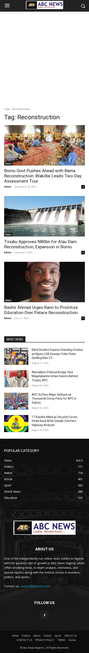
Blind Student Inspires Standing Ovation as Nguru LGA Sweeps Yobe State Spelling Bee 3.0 (57, 353)
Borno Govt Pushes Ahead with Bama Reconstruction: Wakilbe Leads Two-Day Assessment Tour (43, 176)
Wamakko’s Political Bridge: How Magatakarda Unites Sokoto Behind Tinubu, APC (55, 376)
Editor (7, 186)
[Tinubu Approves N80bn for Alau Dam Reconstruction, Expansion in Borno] (44, 216)
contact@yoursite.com (35, 586)
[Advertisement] (44, 58)
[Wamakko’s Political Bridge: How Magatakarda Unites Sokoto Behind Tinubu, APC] (16, 378)
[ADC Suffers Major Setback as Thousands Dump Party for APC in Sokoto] (16, 401)
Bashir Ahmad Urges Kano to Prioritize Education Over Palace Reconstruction (41, 310)
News (8, 163)
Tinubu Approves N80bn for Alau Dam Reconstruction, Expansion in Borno (40, 244)
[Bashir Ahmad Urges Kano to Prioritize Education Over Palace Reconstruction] (44, 282)
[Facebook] (44, 615)
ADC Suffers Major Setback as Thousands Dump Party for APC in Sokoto (54, 398)
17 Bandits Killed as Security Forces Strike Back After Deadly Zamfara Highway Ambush (54, 421)
